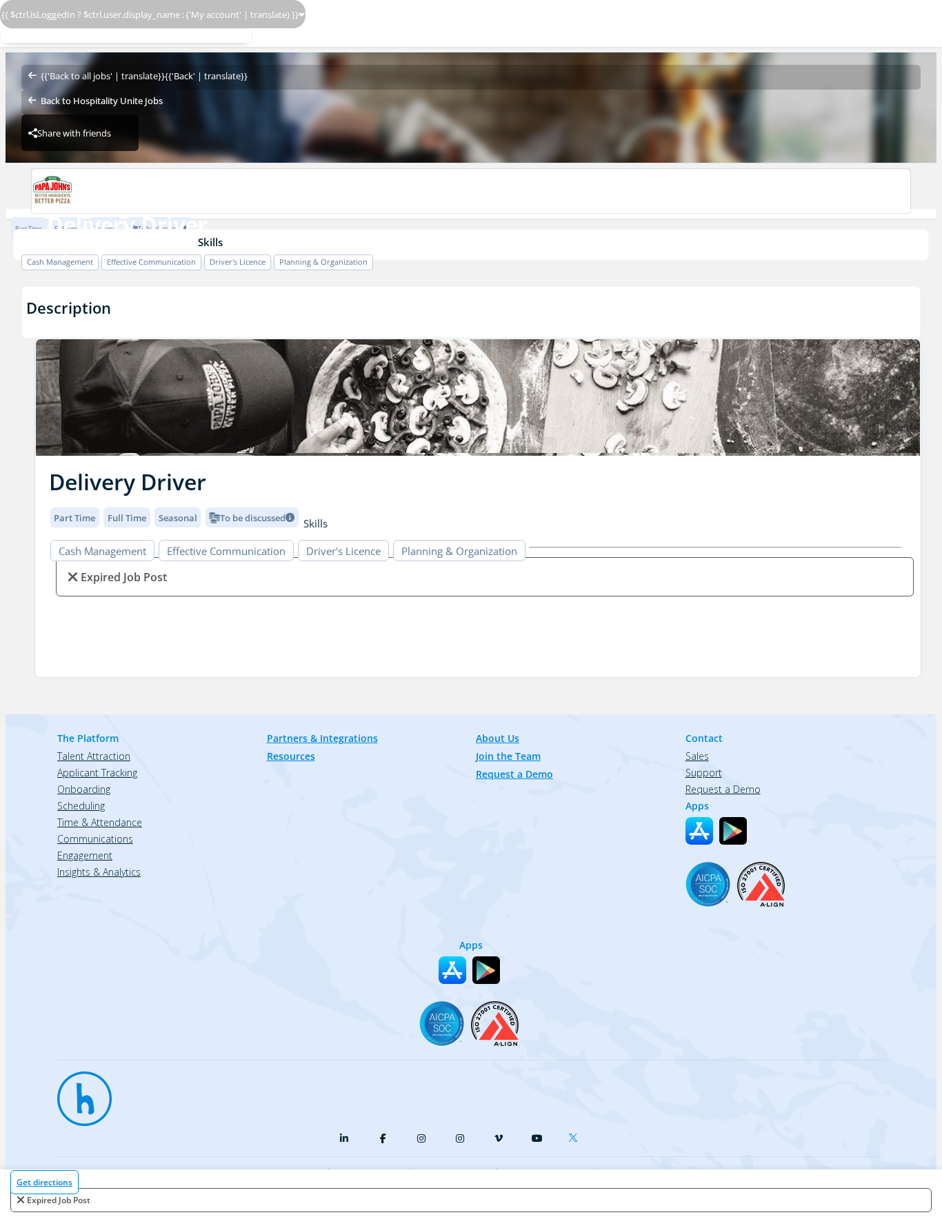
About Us (497, 738)
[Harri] (78, 1092)
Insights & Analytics (99, 871)
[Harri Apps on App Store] (699, 831)
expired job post (58, 1200)
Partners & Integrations (322, 738)
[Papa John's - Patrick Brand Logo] (471, 191)
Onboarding (83, 789)
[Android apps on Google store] (733, 831)
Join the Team (508, 756)
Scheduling (81, 805)
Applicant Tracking (97, 772)
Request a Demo (514, 774)
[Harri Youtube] (537, 1138)
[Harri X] (576, 1135)
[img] (478, 397)
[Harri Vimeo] (498, 1138)
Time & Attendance (99, 822)
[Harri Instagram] (421, 1138)
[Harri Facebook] (383, 1138)
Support (703, 772)
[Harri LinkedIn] (344, 1138)
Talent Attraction (93, 756)
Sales (697, 756)
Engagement (84, 855)
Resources (291, 756)
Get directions (44, 1182)
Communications (95, 838)
